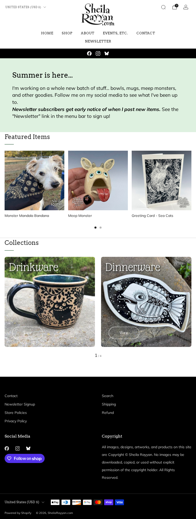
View (27, 333)
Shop (67, 33)
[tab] (95, 228)
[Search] (163, 7)
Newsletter (98, 41)
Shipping (109, 404)
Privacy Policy (16, 421)
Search (107, 396)
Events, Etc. (115, 33)
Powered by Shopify (18, 513)
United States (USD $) (23, 7)
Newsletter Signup (20, 404)
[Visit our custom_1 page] (106, 53)
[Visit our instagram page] (98, 53)
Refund (108, 412)
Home (47, 33)
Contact (146, 33)
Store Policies (16, 412)
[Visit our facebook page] (89, 53)
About (87, 33)
